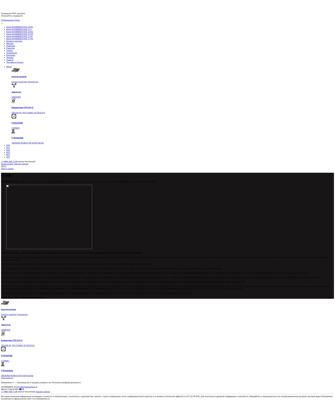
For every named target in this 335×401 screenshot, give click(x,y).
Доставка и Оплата (14, 62)
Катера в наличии (14, 41)
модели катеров (19, 76)
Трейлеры (10, 46)
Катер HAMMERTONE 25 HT (19, 34)
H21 (8, 148)
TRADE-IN (17, 113)
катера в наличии (19, 82)
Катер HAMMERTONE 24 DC (19, 32)
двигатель (16, 92)
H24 (8, 150)
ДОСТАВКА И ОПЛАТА (33, 113)
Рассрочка (10, 55)
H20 (8, 145)
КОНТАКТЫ (38, 143)
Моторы (10, 43)
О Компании (17, 138)
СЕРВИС (16, 128)
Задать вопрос (7, 164)
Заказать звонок (21, 164)
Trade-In (9, 60)
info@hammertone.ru (28, 387)
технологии (33, 82)
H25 (8, 152)
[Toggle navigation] (2, 23)
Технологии (11, 53)
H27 (8, 155)
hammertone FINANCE (12, 340)
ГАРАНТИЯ (17, 123)
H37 (8, 157)
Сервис (9, 50)
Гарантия (10, 48)
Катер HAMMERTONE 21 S (19, 29)
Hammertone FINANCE (23, 107)
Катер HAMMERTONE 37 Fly (19, 39)
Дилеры (9, 57)
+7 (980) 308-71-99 (9, 161)
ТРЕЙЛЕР (16, 97)
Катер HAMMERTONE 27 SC (19, 36)
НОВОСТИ (26, 143)
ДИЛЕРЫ (16, 143)
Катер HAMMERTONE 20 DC (19, 27)
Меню (9, 67)
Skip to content (7, 169)
